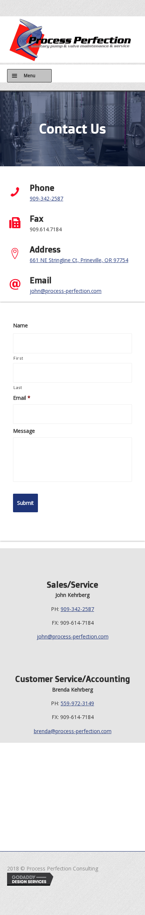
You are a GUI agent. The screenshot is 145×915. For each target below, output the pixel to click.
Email (21, 398)
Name (20, 325)
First (18, 358)
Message (24, 431)
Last (17, 387)
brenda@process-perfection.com (73, 731)
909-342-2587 (46, 198)
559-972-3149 (77, 703)
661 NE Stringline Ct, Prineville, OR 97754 (79, 260)
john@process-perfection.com (66, 290)
